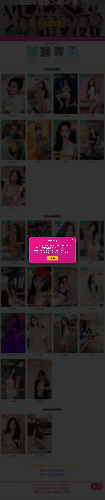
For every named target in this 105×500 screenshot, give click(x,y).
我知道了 (52, 258)
